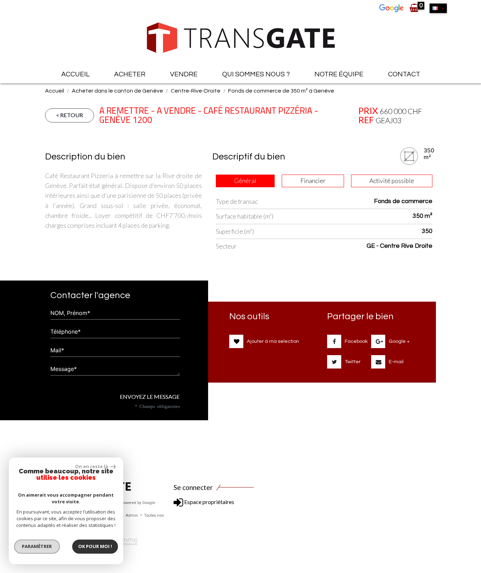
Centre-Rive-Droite (195, 91)
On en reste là (91, 466)
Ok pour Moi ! (95, 546)
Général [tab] (245, 180)
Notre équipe (338, 74)
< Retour (69, 115)
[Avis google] (392, 7)
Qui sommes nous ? (256, 74)
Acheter (129, 74)
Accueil (75, 74)
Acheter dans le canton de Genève (117, 91)
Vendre (184, 74)
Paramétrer (37, 546)
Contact (404, 74)
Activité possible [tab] (391, 180)
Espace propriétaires (208, 501)
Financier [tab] (313, 180)
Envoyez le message (149, 396)
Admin (131, 515)
